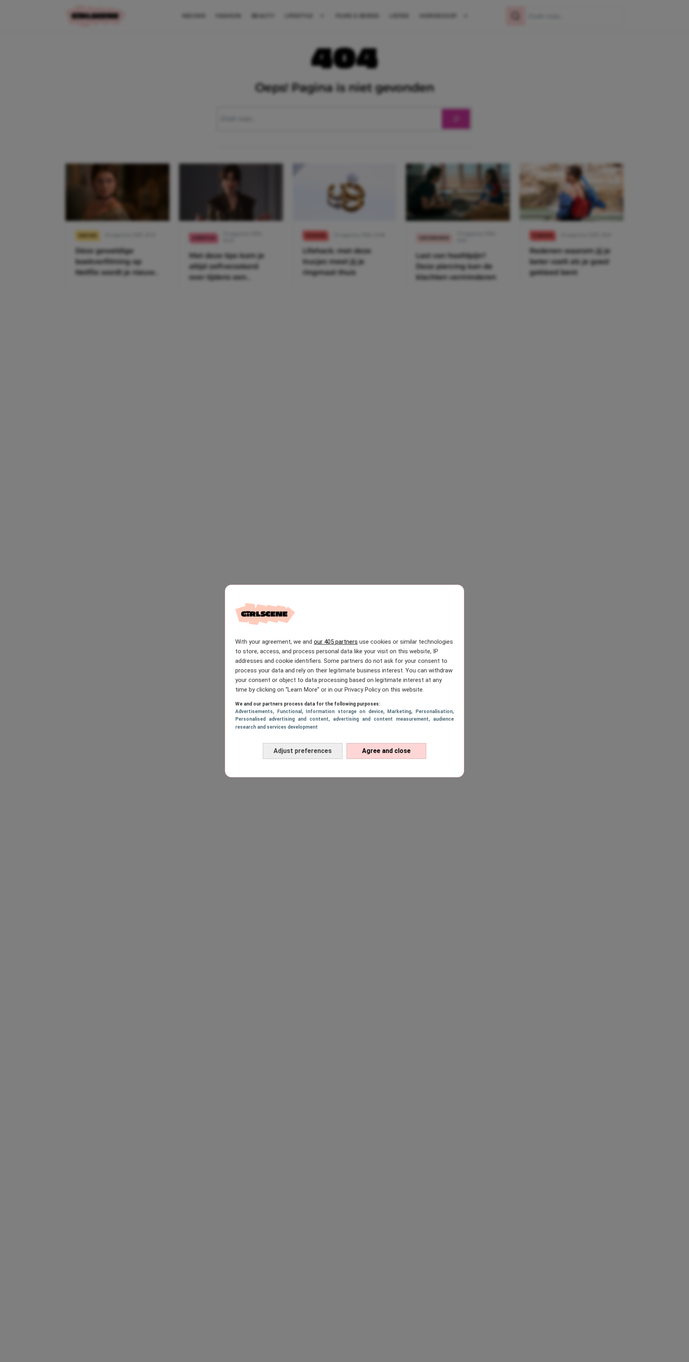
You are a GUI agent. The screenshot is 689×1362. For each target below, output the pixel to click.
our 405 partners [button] (336, 641)
